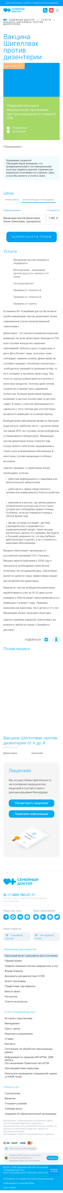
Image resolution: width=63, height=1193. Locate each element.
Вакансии (10, 1098)
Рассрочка (11, 996)
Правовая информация (31, 814)
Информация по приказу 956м (18, 1183)
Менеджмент (12, 1023)
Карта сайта (9, 1187)
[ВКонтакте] (46, 639)
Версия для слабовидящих (22, 1148)
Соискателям (12, 1093)
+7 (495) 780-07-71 (20, 895)
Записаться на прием (31, 236)
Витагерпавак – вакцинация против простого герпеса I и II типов (30, 273)
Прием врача (12, 200)
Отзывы (9, 1038)
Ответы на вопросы (16, 1001)
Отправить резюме (16, 1103)
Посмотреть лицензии (31, 803)
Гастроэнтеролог (23, 283)
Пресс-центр (12, 1028)
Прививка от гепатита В (27, 297)
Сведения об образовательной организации (30, 1113)
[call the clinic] (45, 10)
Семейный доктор (14, 937)
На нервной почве (44, 937)
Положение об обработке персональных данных (28, 1179)
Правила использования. (45, 3)
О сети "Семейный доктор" (19, 1012)
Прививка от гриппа (24, 303)
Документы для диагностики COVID (25, 976)
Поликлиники (12, 146)
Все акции (19, 131)
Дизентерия (10, 753)
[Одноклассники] (56, 639)
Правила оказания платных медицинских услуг (31, 966)
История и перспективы (18, 1018)
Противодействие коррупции (22, 1068)
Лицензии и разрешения (19, 1033)
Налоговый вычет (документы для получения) (31, 955)
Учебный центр (13, 1108)
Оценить (52, 1158)
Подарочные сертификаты (20, 986)
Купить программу (15, 981)
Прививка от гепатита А (27, 290)
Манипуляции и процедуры (38, 200)
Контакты (10, 1044)
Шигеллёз (37, 753)
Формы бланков (14, 971)
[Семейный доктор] (13, 10)
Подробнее (19, 127)
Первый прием (13, 960)
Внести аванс (12, 991)
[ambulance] (51, 10)
